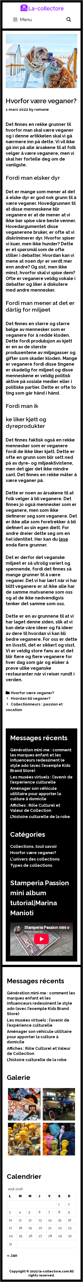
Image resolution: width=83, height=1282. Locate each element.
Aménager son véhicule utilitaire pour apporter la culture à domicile (35, 793)
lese (63, 539)
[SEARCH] (69, 19)
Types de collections (31, 865)
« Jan (12, 1255)
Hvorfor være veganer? (32, 693)
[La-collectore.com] (42, 7)
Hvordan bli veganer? (30, 698)
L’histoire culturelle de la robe (40, 816)
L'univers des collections (35, 859)
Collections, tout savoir (33, 846)
